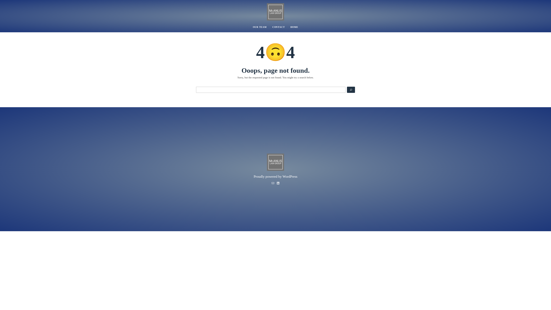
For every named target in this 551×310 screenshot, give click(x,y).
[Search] (351, 90)
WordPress (290, 176)
